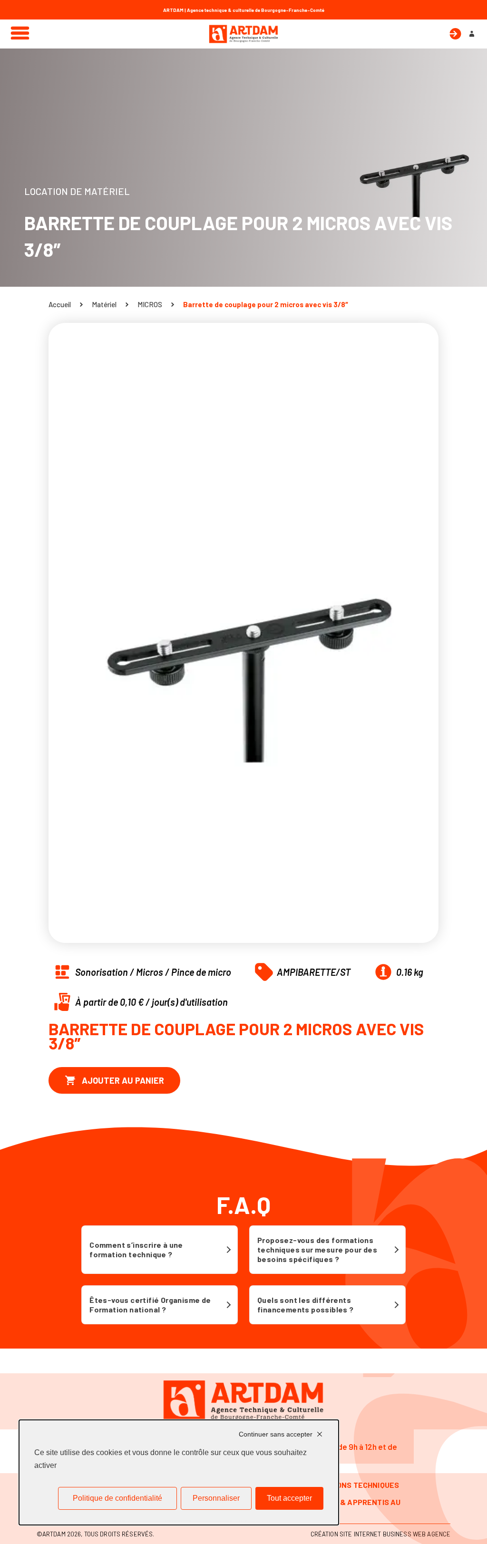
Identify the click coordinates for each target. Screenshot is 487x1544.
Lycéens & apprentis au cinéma (353, 1506)
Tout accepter (289, 1498)
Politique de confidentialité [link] (117, 1498)
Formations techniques (352, 1484)
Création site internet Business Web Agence (380, 1534)
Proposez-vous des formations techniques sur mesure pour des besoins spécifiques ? (317, 1249)
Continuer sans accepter (275, 1434)
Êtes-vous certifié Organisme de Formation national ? (150, 1304)
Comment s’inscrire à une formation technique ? (136, 1249)
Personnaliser (216, 1498)
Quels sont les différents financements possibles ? (305, 1304)
